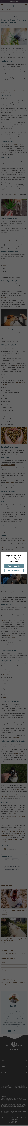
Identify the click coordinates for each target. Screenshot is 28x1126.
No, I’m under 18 (14, 570)
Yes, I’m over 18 (14, 566)
